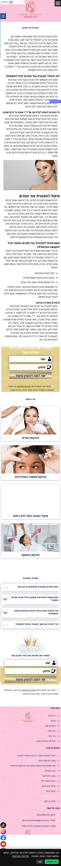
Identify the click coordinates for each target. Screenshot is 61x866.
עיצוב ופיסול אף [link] (48, 775)
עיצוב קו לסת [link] (49, 801)
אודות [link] (53, 720)
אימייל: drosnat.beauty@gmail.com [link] (39, 820)
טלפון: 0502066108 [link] (46, 814)
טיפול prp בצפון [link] (48, 786)
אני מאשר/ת (52, 862)
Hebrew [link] (5, 2)
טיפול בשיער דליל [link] (48, 780)
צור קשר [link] (51, 736)
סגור (40, 862)
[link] (3, 825)
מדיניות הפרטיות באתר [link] (45, 741)
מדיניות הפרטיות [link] (24, 386)
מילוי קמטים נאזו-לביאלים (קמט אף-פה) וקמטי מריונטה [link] (32, 765)
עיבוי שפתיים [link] (50, 770)
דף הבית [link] (51, 715)
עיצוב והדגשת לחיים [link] (47, 760)
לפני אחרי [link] (51, 730)
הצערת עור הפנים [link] (47, 796)
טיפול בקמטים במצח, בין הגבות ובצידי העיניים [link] (36, 755)
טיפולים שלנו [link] (50, 725)
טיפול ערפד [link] (50, 791)
